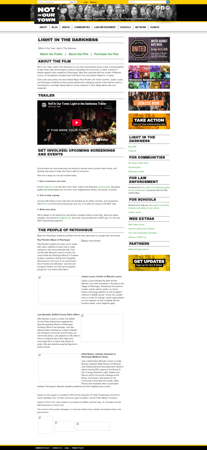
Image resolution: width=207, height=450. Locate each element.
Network (140, 27)
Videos (66, 27)
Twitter (158, 8)
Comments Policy (42, 448)
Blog (55, 27)
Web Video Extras (136, 224)
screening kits (104, 186)
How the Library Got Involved (141, 228)
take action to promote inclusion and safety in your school (148, 206)
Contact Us (57, 448)
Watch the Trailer (51, 54)
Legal (66, 448)
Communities (82, 27)
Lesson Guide (134, 212)
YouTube (167, 8)
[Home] (46, 14)
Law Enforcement (105, 27)
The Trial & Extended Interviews (142, 232)
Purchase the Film (106, 54)
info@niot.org (49, 186)
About (43, 27)
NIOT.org (46, 203)
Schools (125, 27)
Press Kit (132, 150)
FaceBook (163, 8)
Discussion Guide (136, 171)
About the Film (78, 54)
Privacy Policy (78, 448)
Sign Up (73, 2)
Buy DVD (132, 146)
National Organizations (138, 249)
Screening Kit (134, 167)
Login (86, 2)
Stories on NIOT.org (137, 237)
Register (93, 2)
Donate (154, 27)
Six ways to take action (138, 163)
